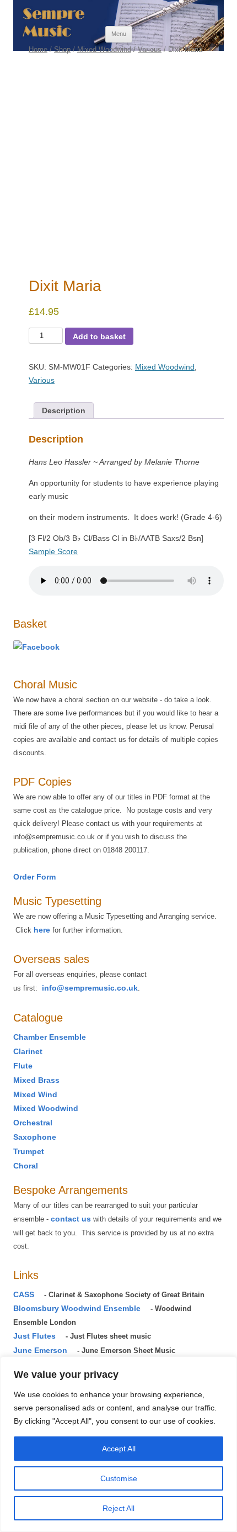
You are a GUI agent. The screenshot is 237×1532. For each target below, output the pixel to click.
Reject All (118, 1508)
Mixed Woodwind (104, 49)
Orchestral (32, 1122)
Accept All (119, 1448)
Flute (23, 1065)
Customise (118, 1478)
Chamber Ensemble (49, 1037)
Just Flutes (34, 1335)
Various (149, 49)
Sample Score (53, 551)
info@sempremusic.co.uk (90, 987)
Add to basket (99, 336)
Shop (62, 49)
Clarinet (27, 1051)
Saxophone (34, 1137)
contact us (71, 1218)
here (42, 929)
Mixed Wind (35, 1094)
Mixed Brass (36, 1080)
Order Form (34, 876)
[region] (118, 1444)
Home (38, 49)
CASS (23, 1294)
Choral (25, 1165)
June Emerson (40, 1350)
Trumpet (28, 1151)
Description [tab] (63, 410)
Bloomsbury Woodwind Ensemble (77, 1308)
